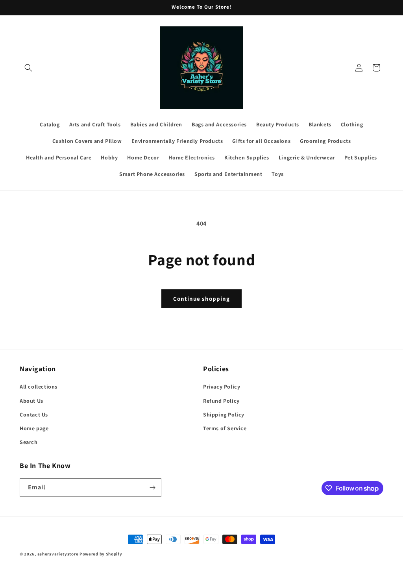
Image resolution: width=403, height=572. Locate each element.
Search (29, 442)
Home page (34, 428)
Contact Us (34, 414)
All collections (38, 386)
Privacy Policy (221, 386)
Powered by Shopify (100, 554)
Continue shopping (201, 298)
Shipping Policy (223, 414)
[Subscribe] (152, 487)
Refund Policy (221, 400)
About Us (31, 400)
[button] (28, 67)
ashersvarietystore (58, 554)
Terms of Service (225, 428)
